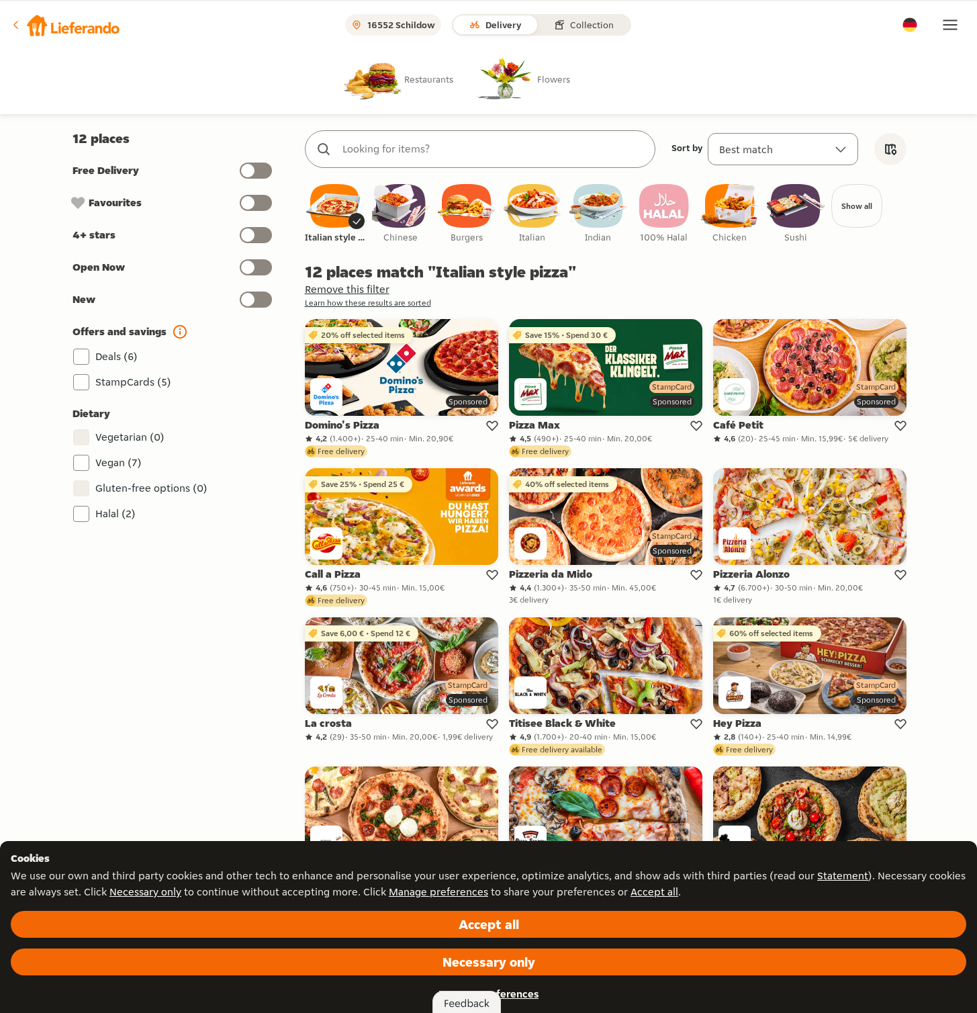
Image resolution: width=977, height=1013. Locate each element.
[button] (65, 25)
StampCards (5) (133, 382)
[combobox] (493, 149)
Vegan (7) (118, 462)
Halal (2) (115, 513)
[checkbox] (335, 214)
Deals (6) (116, 356)
